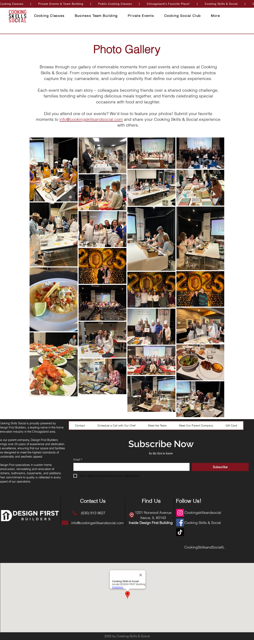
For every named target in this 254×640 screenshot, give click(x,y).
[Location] (131, 515)
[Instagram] (180, 513)
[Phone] (74, 513)
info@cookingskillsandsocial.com (91, 119)
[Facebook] (180, 522)
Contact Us (93, 501)
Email (77, 459)
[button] (215, 15)
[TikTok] (180, 532)
